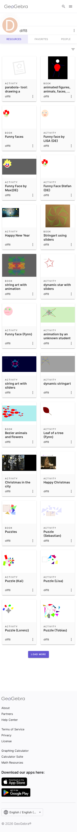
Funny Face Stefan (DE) (57, 188)
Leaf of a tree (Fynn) (53, 435)
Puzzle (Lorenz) (17, 630)
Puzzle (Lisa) (53, 581)
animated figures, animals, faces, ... (57, 89)
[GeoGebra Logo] (16, 6)
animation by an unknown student (57, 336)
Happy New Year (17, 235)
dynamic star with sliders (57, 287)
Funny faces (14, 136)
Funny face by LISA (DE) (54, 138)
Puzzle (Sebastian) (52, 533)
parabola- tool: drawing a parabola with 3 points (17, 93)
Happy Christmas (57, 482)
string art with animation (16, 287)
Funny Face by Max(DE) (16, 188)
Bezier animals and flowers (16, 435)
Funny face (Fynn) (18, 334)
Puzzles (11, 532)
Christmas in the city (17, 484)
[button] (38, 654)
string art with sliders (16, 385)
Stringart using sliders (55, 237)
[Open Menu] (70, 6)
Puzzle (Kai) (14, 581)
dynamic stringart (57, 383)
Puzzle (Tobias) (55, 630)
